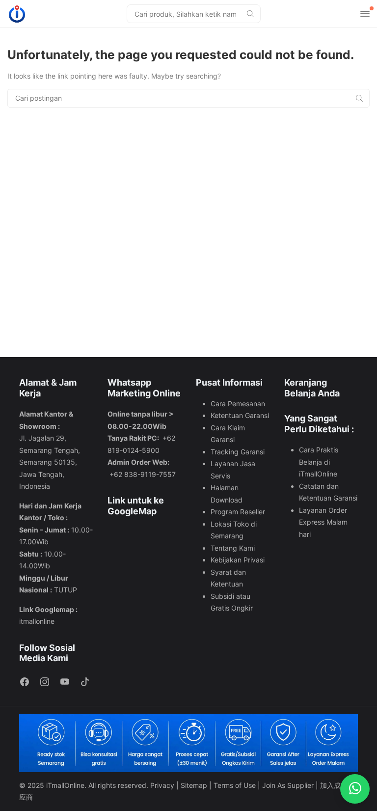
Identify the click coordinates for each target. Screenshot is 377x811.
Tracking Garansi (238, 451)
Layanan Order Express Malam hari (323, 522)
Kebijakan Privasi (238, 560)
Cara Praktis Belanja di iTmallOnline (318, 462)
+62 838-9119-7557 (142, 474)
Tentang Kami (233, 548)
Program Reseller (238, 511)
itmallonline (36, 621)
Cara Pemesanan (238, 403)
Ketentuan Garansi (240, 415)
